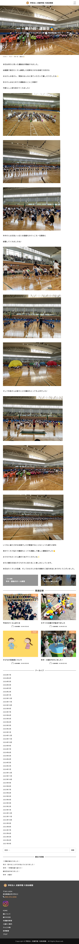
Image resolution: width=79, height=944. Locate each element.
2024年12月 (7, 735)
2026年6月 (7, 678)
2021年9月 (7, 843)
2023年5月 (7, 796)
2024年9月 (7, 746)
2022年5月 (7, 837)
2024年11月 (7, 739)
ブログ (59, 33)
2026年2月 (7, 692)
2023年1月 (7, 810)
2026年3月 (7, 688)
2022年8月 (7, 827)
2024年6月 (7, 752)
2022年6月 (7, 833)
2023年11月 (7, 776)
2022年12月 (7, 813)
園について (7, 914)
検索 (72, 850)
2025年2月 (7, 729)
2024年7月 (7, 749)
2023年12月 (7, 773)
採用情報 (6, 931)
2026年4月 (7, 685)
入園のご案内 (7, 924)
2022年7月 (7, 830)
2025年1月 (7, 732)
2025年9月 (7, 709)
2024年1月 (7, 769)
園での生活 (7, 917)
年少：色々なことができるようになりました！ (19, 864)
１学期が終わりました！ (11, 861)
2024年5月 (7, 756)
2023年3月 (7, 803)
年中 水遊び (7, 875)
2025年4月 (7, 722)
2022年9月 (7, 823)
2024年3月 (7, 762)
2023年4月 (7, 800)
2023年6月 (7, 793)
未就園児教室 (7, 921)
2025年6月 (7, 715)
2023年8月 (7, 786)
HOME (5, 911)
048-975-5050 (11, 897)
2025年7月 (7, 712)
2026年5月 (7, 681)
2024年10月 (7, 742)
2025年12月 (7, 698)
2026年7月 (7, 675)
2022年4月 (7, 840)
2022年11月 (7, 816)
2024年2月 (7, 766)
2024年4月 (7, 759)
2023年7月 (7, 790)
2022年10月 (7, 820)
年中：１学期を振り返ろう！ (13, 868)
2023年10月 (7, 779)
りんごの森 (7, 927)
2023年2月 (7, 806)
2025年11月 (7, 702)
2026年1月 (7, 695)
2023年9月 (7, 783)
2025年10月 (7, 705)
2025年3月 (7, 725)
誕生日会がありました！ (11, 871)
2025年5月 (7, 719)
